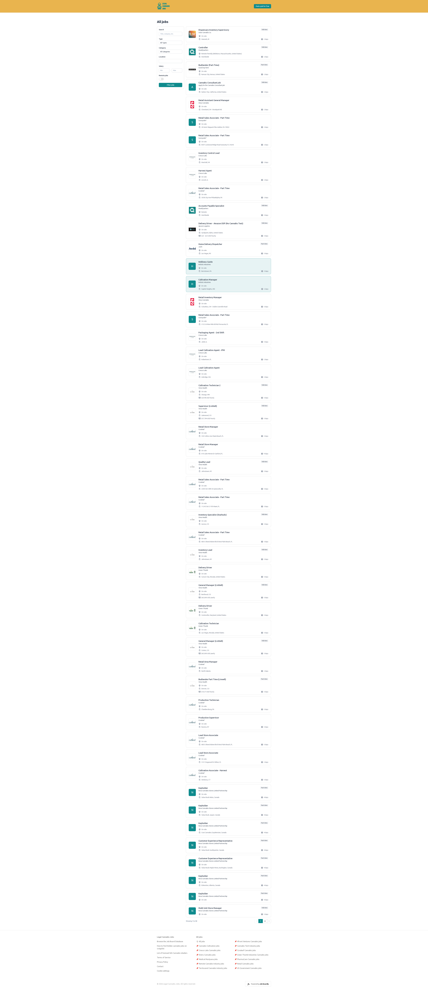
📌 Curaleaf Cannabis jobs (245, 950)
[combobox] (170, 61)
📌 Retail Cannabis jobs (244, 964)
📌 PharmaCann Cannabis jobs (247, 959)
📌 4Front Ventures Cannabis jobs (248, 941)
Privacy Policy (162, 962)
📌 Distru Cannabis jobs (206, 955)
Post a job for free (262, 6)
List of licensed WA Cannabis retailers (172, 953)
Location (162, 57)
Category (162, 48)
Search (161, 30)
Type (161, 39)
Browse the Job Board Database (170, 941)
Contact (160, 966)
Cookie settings (163, 971)
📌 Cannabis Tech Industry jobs (247, 946)
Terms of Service (163, 957)
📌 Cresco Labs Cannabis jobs (208, 950)
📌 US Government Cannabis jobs (248, 968)
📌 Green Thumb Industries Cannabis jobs (251, 955)
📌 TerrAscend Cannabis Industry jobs (211, 968)
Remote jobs (163, 75)
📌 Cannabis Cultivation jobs (207, 946)
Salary (161, 66)
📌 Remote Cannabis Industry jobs (210, 964)
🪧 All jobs (200, 941)
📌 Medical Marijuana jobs (207, 959)
